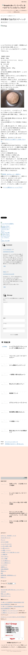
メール (4, 323)
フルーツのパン (4, 556)
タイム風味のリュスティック (17, 365)
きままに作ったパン (6, 537)
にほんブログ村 (5, 232)
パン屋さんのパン (5, 548)
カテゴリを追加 (4, 542)
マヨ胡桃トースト (14, 421)
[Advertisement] (14, 202)
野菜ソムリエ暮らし (6, 593)
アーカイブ (4, 583)
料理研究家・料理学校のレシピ (8, 575)
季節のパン (3, 571)
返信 (5, 266)
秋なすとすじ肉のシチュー (16, 384)
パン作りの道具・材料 (6, 546)
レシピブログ (18, 187)
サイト (4, 328)
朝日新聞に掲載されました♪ (17, 412)
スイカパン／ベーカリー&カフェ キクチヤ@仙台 (13, 617)
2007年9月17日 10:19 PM (8, 274)
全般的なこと (4, 567)
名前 (4, 318)
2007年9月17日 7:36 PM (8, 251)
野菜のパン (3, 577)
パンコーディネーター (6, 544)
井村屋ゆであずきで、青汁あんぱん (14, 444)
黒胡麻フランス (13, 393)
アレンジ (3, 539)
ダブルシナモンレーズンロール (18, 402)
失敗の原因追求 (4, 569)
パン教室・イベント (6, 550)
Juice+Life (3, 591)
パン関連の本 (4, 554)
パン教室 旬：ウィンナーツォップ (9, 610)
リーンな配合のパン (8, 187)
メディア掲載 (4, 558)
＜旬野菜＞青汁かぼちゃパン (17, 374)
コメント (5, 302)
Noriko (4, 271)
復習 (2, 573)
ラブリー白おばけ (7, 249)
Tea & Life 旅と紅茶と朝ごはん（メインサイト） (12, 589)
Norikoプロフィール (5, 596)
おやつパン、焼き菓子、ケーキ (8, 535)
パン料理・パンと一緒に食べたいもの (10, 552)
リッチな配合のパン (6, 560)
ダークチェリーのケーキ (11, 441)
